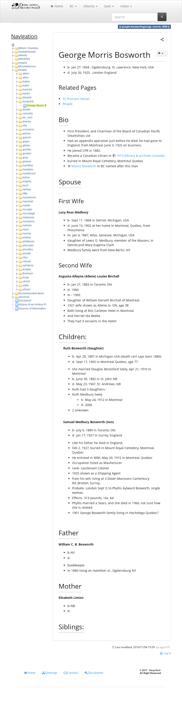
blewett (27, 97)
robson (27, 261)
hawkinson (29, 173)
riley (25, 257)
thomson (28, 273)
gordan (27, 149)
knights (27, 181)
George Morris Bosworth (41, 105)
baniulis (27, 89)
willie (26, 285)
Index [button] (125, 6)
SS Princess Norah (76, 99)
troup (26, 277)
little (25, 193)
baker (26, 85)
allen (26, 77)
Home (58, 6)
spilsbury (28, 265)
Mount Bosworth (83, 166)
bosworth (28, 101)
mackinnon (29, 197)
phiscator (28, 245)
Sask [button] (108, 6)
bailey (26, 81)
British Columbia (28, 48)
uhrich (26, 281)
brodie (26, 109)
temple (27, 269)
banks (26, 93)
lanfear (27, 189)
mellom (27, 225)
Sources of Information (32, 308)
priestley (28, 249)
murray (27, 233)
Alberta (22, 55)
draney (27, 121)
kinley (26, 177)
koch (25, 185)
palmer (27, 237)
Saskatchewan (27, 51)
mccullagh (29, 213)
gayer (26, 141)
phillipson (28, 241)
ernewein (28, 129)
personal (24, 297)
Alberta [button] (89, 6)
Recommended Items (31, 293)
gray (25, 157)
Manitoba (24, 58)
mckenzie (28, 217)
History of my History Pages (35, 304)
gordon (27, 153)
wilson (26, 289)
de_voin (27, 117)
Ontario (22, 62)
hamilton (28, 165)
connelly (28, 113)
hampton (28, 169)
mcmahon (29, 221)
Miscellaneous (27, 66)
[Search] (162, 17)
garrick (27, 137)
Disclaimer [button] (95, 673)
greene (27, 161)
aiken (26, 73)
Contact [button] (72, 673)
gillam (26, 145)
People (22, 70)
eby (25, 125)
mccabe (27, 209)
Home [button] (31, 673)
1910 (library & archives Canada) (140, 155)
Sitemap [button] (51, 673)
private (27, 253)
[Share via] (162, 39)
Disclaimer (25, 300)
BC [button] (72, 6)
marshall (28, 201)
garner (27, 133)
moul (26, 229)
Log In (167, 653)
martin (26, 205)
